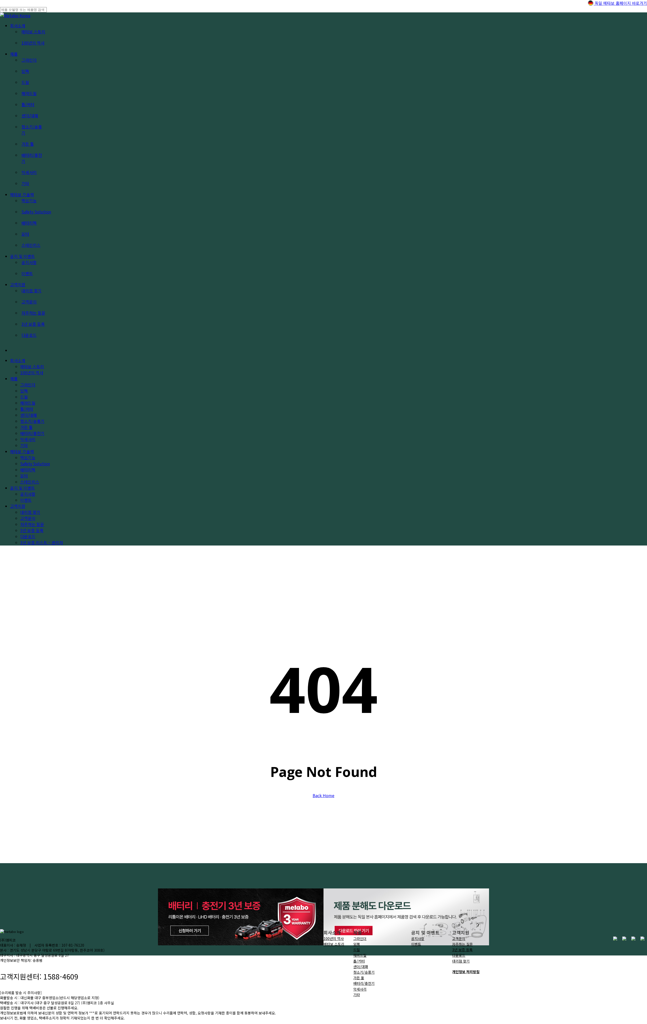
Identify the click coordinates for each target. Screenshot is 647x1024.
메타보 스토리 (32, 366)
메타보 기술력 (22, 451)
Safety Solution (35, 464)
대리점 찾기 (30, 512)
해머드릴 (359, 955)
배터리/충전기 (364, 983)
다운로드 (27, 536)
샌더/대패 (360, 966)
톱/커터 (359, 961)
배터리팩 (27, 470)
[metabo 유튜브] (624, 939)
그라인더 (359, 938)
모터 (24, 476)
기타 (356, 994)
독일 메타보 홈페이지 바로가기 (620, 3)
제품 (14, 379)
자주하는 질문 (32, 524)
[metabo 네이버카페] (642, 939)
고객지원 (17, 506)
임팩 (356, 944)
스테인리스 (29, 482)
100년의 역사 (31, 372)
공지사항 (27, 494)
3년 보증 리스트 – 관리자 (41, 542)
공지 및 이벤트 (22, 488)
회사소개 (17, 360)
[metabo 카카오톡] (633, 939)
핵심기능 (27, 457)
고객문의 (27, 518)
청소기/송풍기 (364, 972)
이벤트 (26, 500)
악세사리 (359, 989)
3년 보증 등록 (31, 530)
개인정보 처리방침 (465, 971)
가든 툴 (358, 977)
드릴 (356, 949)
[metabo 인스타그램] (615, 939)
